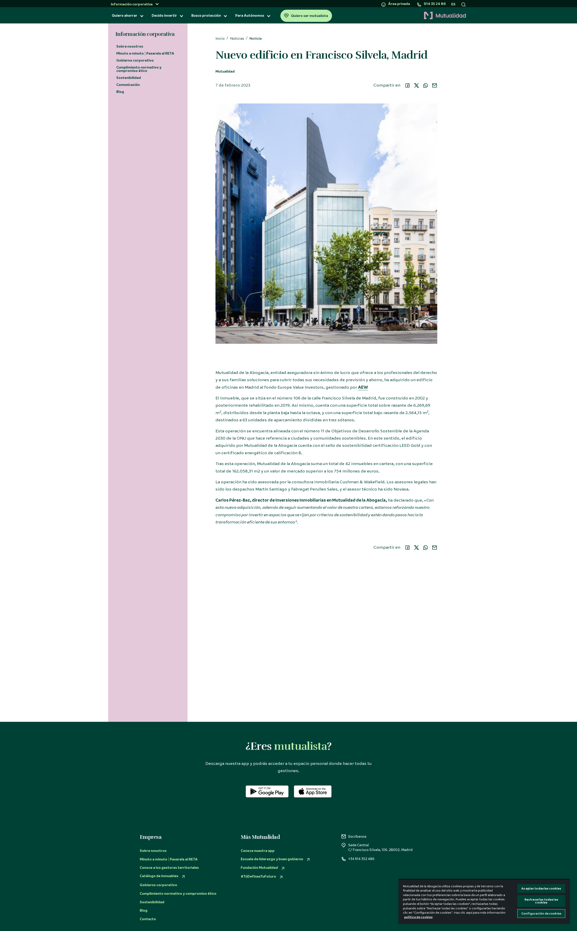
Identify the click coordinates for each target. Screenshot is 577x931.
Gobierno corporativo (135, 60)
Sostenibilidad (128, 78)
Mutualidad (225, 71)
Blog (120, 91)
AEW (363, 387)
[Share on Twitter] (416, 85)
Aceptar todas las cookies (541, 888)
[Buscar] (463, 4)
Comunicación (128, 85)
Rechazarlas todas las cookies (541, 901)
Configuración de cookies (541, 913)
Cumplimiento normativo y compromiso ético (138, 69)
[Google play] (267, 791)
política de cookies (418, 917)
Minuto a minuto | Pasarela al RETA (145, 53)
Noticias (237, 38)
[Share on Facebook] (407, 85)
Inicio (220, 38)
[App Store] (313, 791)
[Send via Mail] (434, 85)
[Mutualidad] (400, 16)
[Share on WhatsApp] (425, 85)
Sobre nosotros (129, 46)
